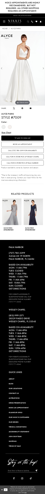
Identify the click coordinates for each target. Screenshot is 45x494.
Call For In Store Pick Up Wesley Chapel (22, 157)
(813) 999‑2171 (16, 315)
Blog (11, 384)
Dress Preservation (17, 403)
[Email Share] (30, 108)
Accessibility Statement (19, 432)
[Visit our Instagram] (22, 478)
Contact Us (14, 393)
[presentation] (11, 212)
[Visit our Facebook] (14, 478)
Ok (6, 490)
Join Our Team (15, 436)
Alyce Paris (16, 28)
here (25, 492)
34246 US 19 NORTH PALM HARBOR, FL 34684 (21, 257)
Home (5, 28)
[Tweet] (14, 108)
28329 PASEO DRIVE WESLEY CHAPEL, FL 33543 (22, 320)
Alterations (14, 398)
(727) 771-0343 (15, 302)
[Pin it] (22, 108)
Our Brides (13, 422)
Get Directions (17, 288)
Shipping (13, 441)
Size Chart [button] (6, 132)
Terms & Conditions (17, 427)
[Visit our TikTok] (31, 478)
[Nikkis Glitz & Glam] (14, 21)
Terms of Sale (15, 446)
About (11, 379)
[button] (4, 21)
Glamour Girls (15, 412)
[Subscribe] (36, 470)
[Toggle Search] (28, 21)
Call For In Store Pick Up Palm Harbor (22, 163)
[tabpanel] (22, 68)
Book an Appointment (22, 144)
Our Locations (15, 388)
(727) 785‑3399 (17, 252)
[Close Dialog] (1, 490)
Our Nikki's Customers (19, 417)
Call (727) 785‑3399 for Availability (22, 150)
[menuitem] (4, 21)
